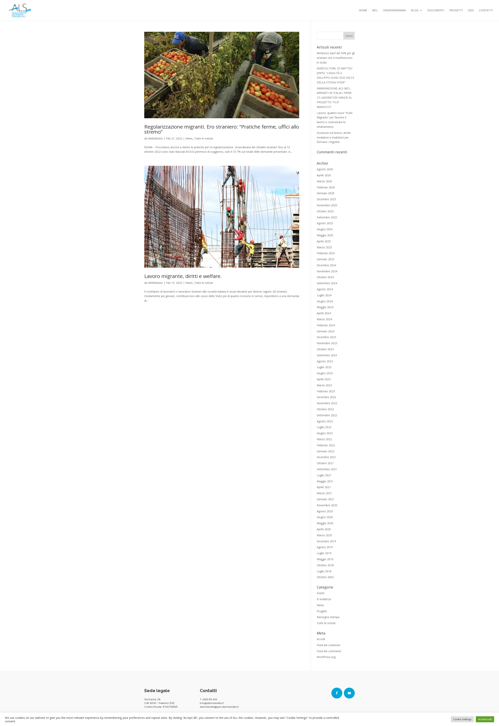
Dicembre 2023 (326, 337)
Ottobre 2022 (325, 409)
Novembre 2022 (327, 403)
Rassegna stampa (328, 617)
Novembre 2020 (327, 505)
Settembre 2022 (327, 415)
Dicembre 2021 (326, 457)
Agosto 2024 (325, 289)
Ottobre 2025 (325, 211)
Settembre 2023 (327, 355)
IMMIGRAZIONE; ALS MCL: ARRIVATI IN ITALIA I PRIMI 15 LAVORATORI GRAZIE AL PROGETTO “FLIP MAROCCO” (334, 97)
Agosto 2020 (325, 511)
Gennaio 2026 (325, 193)
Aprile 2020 (324, 529)
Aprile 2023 (324, 379)
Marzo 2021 (324, 493)
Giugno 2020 (325, 517)
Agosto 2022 (325, 421)
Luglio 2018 (324, 571)
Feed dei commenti (329, 651)
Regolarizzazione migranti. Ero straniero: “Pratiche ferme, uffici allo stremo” (221, 129)
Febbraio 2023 (326, 391)
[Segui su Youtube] (349, 693)
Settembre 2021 (327, 469)
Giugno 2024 (325, 301)
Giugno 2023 (325, 373)
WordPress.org (326, 657)
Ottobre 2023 (325, 349)
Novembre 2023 (327, 343)
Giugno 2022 (325, 433)
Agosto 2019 (325, 547)
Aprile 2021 (324, 487)
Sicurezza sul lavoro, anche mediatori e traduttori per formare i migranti (334, 137)
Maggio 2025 (325, 235)
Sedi (471, 10)
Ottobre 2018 (325, 565)
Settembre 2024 (327, 283)
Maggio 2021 (325, 481)
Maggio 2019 (325, 559)
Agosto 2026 (325, 169)
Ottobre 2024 (325, 277)
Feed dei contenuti (328, 645)
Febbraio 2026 (326, 187)
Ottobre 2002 (325, 577)
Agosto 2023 (325, 361)
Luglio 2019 (324, 553)
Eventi (320, 593)
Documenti (435, 10)
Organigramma (394, 10)
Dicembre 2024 (326, 265)
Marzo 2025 (324, 247)
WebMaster (155, 138)
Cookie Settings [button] (462, 719)
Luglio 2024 (324, 295)
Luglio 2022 (324, 427)
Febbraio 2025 (326, 253)
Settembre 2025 (327, 217)
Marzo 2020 (324, 535)
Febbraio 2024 (326, 325)
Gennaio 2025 (325, 259)
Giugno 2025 (325, 229)
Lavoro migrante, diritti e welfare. (183, 276)
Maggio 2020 (325, 523)
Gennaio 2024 (325, 331)
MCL (375, 10)
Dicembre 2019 (326, 541)
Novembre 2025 (327, 205)
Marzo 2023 (324, 385)
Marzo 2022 (324, 439)
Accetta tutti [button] (485, 719)
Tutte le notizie (203, 138)
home (363, 10)
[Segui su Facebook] (336, 693)
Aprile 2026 (324, 175)
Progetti (456, 10)
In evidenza (324, 599)
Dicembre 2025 (326, 199)
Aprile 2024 (324, 313)
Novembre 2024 (327, 271)
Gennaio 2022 (325, 451)
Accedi (321, 639)
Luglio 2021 (324, 475)
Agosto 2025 (325, 223)
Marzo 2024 (324, 319)
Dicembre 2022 (326, 397)
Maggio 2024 (325, 307)
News (189, 138)
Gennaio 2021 (325, 499)
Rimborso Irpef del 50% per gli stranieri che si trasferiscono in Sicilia (336, 57)
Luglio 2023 (324, 367)
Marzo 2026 (324, 181)
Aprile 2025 (324, 241)
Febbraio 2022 (326, 445)
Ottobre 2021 (325, 463)
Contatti (486, 10)
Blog (414, 10)
